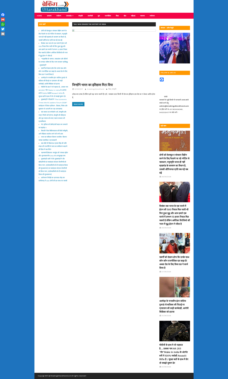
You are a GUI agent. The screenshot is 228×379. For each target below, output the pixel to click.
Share (3, 38)
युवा (99, 16)
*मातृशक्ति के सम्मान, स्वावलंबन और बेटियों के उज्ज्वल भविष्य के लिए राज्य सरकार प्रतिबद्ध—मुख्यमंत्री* (53, 62)
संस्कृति (80, 16)
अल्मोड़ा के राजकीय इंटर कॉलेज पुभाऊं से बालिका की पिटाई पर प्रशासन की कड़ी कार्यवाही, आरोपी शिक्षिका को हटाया (53, 81)
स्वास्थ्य (142, 16)
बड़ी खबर (163, 126)
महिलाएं (133, 16)
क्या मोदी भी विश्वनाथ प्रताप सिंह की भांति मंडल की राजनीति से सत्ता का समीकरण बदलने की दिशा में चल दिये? (53, 146)
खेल (125, 16)
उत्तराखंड (69, 16)
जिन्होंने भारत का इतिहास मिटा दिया (92, 84)
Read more (78, 104)
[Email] (3, 33)
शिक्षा (117, 16)
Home (39, 16)
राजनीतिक (108, 16)
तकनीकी (90, 16)
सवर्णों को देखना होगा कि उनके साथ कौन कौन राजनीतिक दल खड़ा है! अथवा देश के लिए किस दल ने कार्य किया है (53, 71)
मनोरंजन (152, 16)
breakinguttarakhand (95, 89)
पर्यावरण (58, 16)
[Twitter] (3, 29)
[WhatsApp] (3, 24)
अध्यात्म (49, 16)
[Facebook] (3, 14)
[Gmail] (3, 19)
